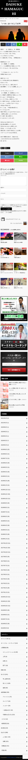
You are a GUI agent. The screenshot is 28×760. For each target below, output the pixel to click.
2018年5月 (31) (5, 521)
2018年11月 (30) (5, 494)
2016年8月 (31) (5, 614)
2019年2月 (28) (5, 480)
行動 (4, 750)
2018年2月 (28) (5, 534)
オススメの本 (5, 638)
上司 (4, 656)
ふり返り (6, 737)
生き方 (8, 148)
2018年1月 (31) (5, 538)
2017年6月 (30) (5, 570)
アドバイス (7, 696)
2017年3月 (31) (5, 583)
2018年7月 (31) (5, 512)
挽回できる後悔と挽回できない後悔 (17, 383)
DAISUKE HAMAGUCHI (14, 9)
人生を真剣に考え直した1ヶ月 (17, 394)
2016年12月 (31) (5, 596)
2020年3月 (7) (5, 440)
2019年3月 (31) (5, 476)
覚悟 (5, 687)
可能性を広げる (8, 714)
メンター (6, 705)
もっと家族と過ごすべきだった (17, 389)
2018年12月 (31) (5, 489)
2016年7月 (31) (5, 619)
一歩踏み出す (7, 710)
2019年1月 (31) (5, 485)
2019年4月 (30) (5, 471)
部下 (5, 665)
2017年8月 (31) (5, 561)
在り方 (4, 674)
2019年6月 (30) (5, 463)
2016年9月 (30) (5, 610)
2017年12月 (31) (5, 543)
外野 (4, 661)
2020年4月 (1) (5, 436)
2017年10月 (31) (5, 552)
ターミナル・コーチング (9, 643)
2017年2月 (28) (5, 588)
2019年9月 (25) (5, 449)
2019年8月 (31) (5, 454)
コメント (3, 175)
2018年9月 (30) (5, 503)
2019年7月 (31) (5, 458)
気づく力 (6, 683)
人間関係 (4, 647)
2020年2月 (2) (5, 445)
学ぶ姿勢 (6, 679)
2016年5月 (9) (5, 628)
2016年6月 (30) (5, 623)
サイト (2, 199)
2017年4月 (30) (5, 579)
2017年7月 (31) (5, 565)
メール (3, 193)
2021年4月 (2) (5, 418)
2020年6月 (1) (5, 427)
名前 (2, 187)
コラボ (5, 719)
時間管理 (5, 723)
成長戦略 (5, 692)
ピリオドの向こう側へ (17, 399)
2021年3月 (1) (5, 422)
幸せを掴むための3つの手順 (17, 406)
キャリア (6, 701)
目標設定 (5, 746)
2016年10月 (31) (5, 605)
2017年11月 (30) (5, 547)
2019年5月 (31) (5, 467)
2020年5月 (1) (5, 431)
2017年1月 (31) (5, 592)
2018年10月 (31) (5, 498)
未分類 (4, 728)
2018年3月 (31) (5, 530)
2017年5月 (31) (5, 574)
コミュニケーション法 (10, 652)
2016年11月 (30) (5, 601)
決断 (5, 741)
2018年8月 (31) (5, 507)
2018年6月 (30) (5, 516)
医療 (3, 148)
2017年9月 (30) (5, 556)
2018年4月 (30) (5, 525)
